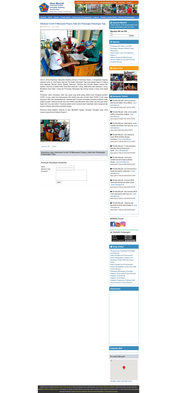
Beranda (43, 17)
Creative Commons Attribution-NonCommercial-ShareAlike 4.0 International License (94, 391)
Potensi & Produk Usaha (126, 17)
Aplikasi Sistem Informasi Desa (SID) (65, 387)
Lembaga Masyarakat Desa (108, 2)
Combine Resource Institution (107, 387)
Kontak (129, 2)
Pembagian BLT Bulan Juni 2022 (121, 46)
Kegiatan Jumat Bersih (117, 276)
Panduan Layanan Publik (109, 17)
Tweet (54, 146)
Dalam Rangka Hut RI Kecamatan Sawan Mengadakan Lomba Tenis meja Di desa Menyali (123, 266)
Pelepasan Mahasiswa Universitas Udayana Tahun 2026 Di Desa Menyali (123, 272)
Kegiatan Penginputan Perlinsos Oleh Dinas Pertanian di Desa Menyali (122, 281)
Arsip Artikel (118, 246)
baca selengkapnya (124, 139)
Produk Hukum (65, 17)
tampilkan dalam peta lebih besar (121, 381)
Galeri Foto (117, 68)
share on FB (45, 146)
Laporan (96, 17)
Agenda (56, 17)
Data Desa (121, 2)
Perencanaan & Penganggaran (82, 17)
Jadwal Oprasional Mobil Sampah (121, 57)
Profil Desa (79, 2)
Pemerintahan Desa (91, 2)
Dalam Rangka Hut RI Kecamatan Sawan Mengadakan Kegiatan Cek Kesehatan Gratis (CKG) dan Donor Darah (122, 258)
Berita (50, 17)
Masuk (131, 35)
